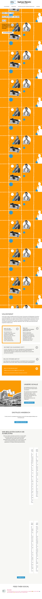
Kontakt (38, 6)
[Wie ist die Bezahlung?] (36, 368)
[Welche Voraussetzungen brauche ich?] (37, 328)
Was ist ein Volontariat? (8, 329)
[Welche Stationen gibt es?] (37, 359)
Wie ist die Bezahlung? (11, 368)
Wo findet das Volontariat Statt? (14, 347)
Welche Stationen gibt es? (11, 359)
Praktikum (13, 6)
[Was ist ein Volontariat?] (17, 329)
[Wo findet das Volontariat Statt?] (36, 347)
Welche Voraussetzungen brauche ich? (28, 329)
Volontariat (6, 6)
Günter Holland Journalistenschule (26, 6)
